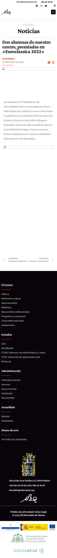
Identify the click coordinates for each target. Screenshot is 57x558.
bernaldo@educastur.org (21, 490)
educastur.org (31, 2)
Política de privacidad (22, 512)
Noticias (28, 31)
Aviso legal (41, 512)
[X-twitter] (41, 6)
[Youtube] (46, 6)
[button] (54, 5)
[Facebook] (37, 6)
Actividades (8, 58)
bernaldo (20, 2)
